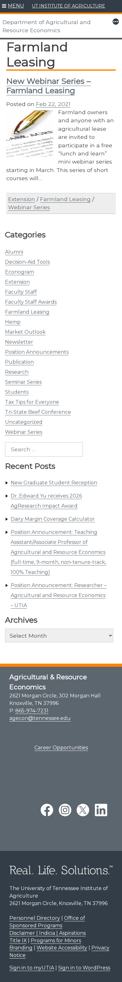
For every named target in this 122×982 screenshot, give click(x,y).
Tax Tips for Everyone (32, 402)
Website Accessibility (62, 948)
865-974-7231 (31, 711)
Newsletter (19, 342)
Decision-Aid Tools (27, 262)
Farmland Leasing (27, 312)
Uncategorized (24, 422)
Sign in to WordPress (84, 968)
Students (16, 392)
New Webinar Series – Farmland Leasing (48, 85)
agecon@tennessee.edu (40, 718)
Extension (17, 282)
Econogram (19, 272)
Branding (21, 948)
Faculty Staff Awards (31, 302)
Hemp (13, 322)
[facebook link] (47, 810)
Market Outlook (25, 332)
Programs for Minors (56, 941)
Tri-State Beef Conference (38, 412)
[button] (13, 6)
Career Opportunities (61, 748)
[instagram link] (65, 810)
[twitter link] (83, 810)
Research (16, 372)
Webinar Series (23, 432)
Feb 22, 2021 (53, 104)
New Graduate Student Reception (54, 483)
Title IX (18, 941)
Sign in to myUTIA (31, 968)
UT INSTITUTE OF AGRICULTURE (68, 6)
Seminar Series (23, 382)
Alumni (14, 252)
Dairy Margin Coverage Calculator (53, 519)
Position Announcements (37, 352)
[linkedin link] (101, 810)
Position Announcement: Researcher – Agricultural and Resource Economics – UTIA (59, 595)
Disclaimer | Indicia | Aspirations (47, 933)
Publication (19, 362)
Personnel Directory (34, 918)
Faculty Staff (21, 292)
